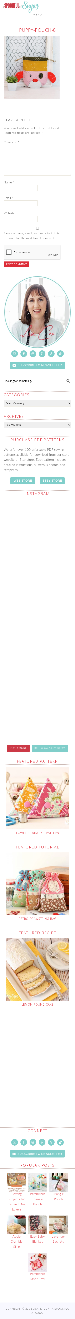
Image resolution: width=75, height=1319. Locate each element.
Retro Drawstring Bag (37, 919)
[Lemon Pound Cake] (37, 969)
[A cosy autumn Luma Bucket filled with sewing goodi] (37, 600)
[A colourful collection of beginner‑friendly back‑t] (37, 640)
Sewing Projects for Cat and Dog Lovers (17, 1202)
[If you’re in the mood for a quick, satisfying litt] (37, 720)
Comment (11, 142)
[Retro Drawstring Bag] (37, 883)
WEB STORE (23, 480)
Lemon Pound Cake (37, 1004)
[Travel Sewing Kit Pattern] (37, 798)
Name (9, 182)
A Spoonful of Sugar (21, 17)
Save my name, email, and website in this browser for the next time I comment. (31, 236)
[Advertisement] (37, 1057)
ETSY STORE (52, 480)
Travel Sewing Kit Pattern (37, 833)
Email (8, 198)
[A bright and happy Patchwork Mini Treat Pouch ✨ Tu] (37, 560)
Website (9, 213)
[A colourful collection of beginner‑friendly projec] (37, 520)
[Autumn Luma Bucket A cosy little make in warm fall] (37, 680)
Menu (37, 14)
